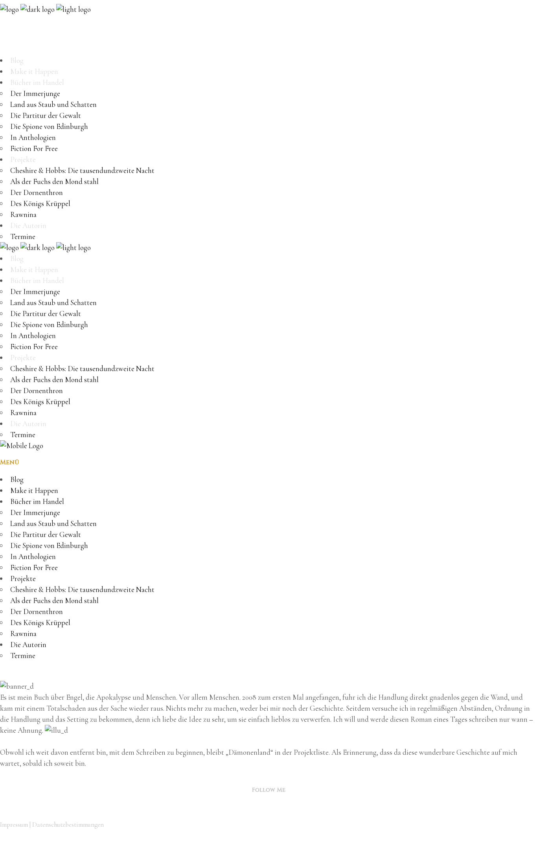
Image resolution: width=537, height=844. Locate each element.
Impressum (14, 824)
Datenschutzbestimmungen (68, 824)
